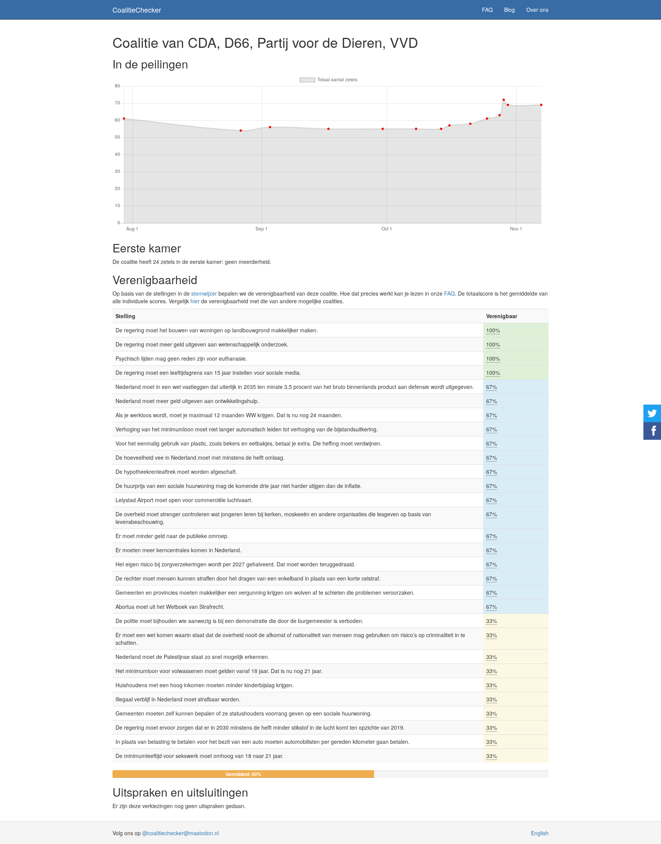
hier (195, 301)
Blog (509, 9)
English (540, 833)
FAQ (487, 9)
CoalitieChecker (136, 10)
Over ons (537, 9)
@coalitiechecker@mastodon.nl (180, 833)
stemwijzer (204, 293)
